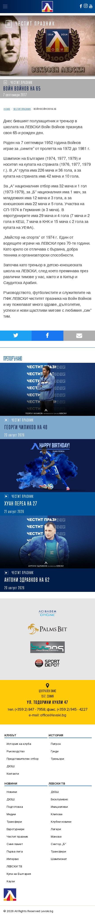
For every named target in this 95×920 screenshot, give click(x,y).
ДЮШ (11, 766)
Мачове (56, 836)
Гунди (55, 751)
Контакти (13, 773)
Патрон (56, 744)
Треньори (57, 758)
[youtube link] (91, 6)
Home (7, 109)
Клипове (57, 814)
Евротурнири (15, 829)
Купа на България (19, 874)
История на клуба (19, 744)
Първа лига (15, 851)
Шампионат (59, 859)
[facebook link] (81, 6)
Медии (11, 814)
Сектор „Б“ (58, 844)
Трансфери (14, 821)
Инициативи (59, 806)
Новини (12, 792)
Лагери (56, 829)
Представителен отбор (23, 758)
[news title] (47, 389)
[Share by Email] (79, 336)
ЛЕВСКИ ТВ (14, 866)
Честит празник (22, 109)
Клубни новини (61, 821)
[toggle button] (5, 6)
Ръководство (16, 751)
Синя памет (15, 844)
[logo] (47, 6)
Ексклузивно (59, 799)
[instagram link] (86, 6)
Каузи (11, 881)
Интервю (13, 859)
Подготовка (15, 806)
